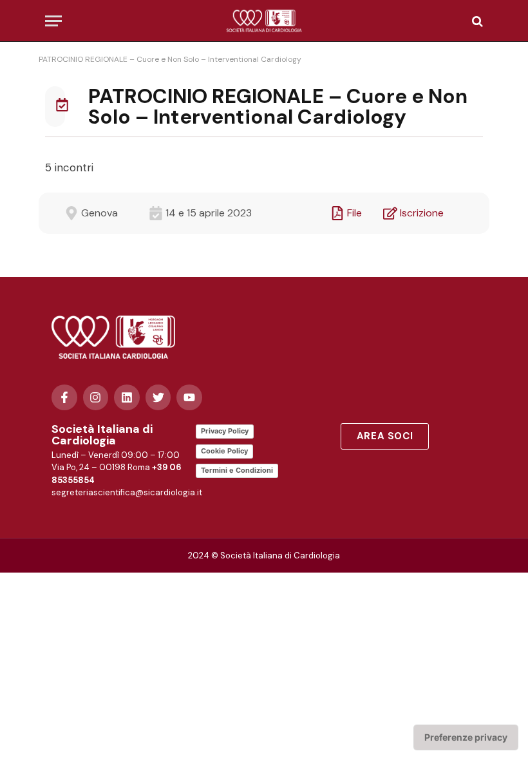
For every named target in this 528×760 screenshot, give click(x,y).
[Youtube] (189, 397)
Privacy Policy (225, 430)
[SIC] (264, 21)
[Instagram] (96, 397)
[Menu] (53, 20)
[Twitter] (158, 397)
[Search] (476, 20)
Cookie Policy (224, 450)
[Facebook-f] (64, 397)
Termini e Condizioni (237, 470)
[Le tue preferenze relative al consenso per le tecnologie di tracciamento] (466, 737)
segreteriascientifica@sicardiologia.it (127, 492)
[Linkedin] (127, 397)
